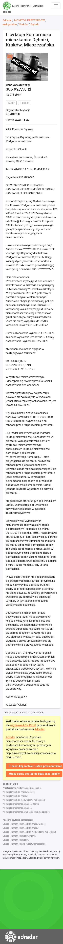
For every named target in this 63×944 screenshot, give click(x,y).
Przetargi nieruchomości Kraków (17, 808)
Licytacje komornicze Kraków (16, 840)
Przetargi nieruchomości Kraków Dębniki (21, 804)
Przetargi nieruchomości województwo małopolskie (26, 812)
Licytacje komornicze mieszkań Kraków (20, 828)
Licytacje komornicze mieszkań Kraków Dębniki (24, 824)
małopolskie (10, 24)
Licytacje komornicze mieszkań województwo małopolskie (29, 832)
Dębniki (35, 24)
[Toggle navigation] (55, 5)
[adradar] (7, 5)
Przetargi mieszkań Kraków (15, 796)
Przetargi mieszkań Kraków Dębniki (19, 792)
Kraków (23, 24)
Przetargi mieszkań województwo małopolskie (24, 800)
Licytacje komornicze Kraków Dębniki (19, 836)
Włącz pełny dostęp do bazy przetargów (34, 773)
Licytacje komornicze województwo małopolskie (24, 844)
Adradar (7, 20)
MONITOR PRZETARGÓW (29, 20)
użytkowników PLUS (23, 725)
